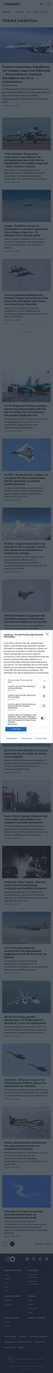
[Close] (48, 634)
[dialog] (26, 686)
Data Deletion (11, 738)
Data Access (26, 738)
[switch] (43, 687)
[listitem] (26, 681)
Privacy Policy (41, 738)
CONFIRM (16, 729)
